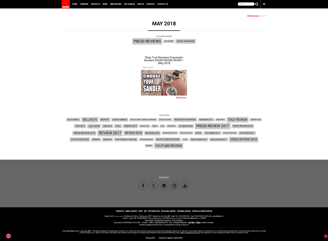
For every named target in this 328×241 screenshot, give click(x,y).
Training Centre (184, 211)
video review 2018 (243, 139)
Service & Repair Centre (202, 211)
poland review (186, 126)
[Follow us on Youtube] (185, 186)
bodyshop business (185, 119)
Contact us (162, 4)
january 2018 (256, 119)
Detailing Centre (168, 211)
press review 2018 (243, 126)
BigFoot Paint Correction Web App (143, 119)
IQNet (198, 223)
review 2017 (110, 133)
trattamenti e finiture (126, 140)
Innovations (115, 4)
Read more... (181, 97)
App (145, 211)
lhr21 (118, 126)
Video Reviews (185, 41)
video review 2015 (199, 140)
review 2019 (152, 133)
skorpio (96, 140)
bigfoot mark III (120, 120)
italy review (237, 119)
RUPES (249, 16)
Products (95, 4)
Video (185, 139)
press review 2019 (84, 133)
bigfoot (105, 119)
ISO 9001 (191, 223)
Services (150, 4)
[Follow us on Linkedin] (164, 186)
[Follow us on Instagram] (174, 186)
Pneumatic (171, 126)
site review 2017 (247, 133)
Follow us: (164, 177)
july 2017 (80, 126)
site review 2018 (80, 139)
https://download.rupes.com (190, 233)
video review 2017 (219, 140)
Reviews (256, 16)
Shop (140, 211)
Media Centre (131, 211)
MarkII (154, 126)
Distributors (154, 211)
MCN (162, 126)
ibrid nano (220, 119)
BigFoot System (165, 119)
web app (149, 145)
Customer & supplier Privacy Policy (170, 238)
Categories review (164, 36)
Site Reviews (169, 41)
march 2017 (130, 126)
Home (74, 4)
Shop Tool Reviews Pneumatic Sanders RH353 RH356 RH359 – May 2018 (164, 60)
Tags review (164, 115)
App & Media (129, 4)
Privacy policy (150, 238)
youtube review (168, 146)
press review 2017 (212, 126)
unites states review (168, 139)
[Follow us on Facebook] (143, 186)
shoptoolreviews (229, 133)
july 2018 (94, 126)
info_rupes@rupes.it (216, 216)
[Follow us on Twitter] (153, 186)
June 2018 (107, 126)
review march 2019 (170, 133)
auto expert (73, 120)
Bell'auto (90, 119)
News (105, 4)
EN (264, 4)
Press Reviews (147, 41)
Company (84, 4)
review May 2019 (186, 133)
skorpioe (107, 140)
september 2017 (212, 133)
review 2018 (133, 133)
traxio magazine (146, 139)
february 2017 (206, 120)
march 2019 (144, 126)
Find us (140, 4)
